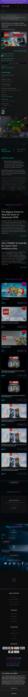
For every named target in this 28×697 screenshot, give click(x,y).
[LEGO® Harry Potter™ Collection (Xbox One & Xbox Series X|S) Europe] (14, 411)
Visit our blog (14, 555)
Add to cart (20, 326)
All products (8, 16)
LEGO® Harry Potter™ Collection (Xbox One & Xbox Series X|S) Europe (13, 420)
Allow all (14, 688)
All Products (14, 613)
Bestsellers (14, 616)
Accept (10, 538)
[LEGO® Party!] (14, 290)
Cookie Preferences (14, 604)
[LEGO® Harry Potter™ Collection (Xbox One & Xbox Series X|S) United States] (14, 460)
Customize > (14, 693)
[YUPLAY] (5, 6)
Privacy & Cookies (14, 602)
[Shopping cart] (21, 6)
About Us (14, 597)
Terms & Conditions (12, 538)
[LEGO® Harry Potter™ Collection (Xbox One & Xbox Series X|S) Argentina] (14, 435)
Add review (14, 507)
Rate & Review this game (8, 29)
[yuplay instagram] (14, 563)
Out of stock (20, 48)
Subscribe (6, 541)
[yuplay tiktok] (10, 563)
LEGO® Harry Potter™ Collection (10, 323)
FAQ (14, 636)
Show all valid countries (14, 63)
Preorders (14, 619)
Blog (14, 630)
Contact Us (14, 638)
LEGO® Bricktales (6, 347)
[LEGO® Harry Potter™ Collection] (14, 314)
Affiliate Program (14, 633)
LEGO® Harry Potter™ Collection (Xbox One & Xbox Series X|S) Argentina (13, 445)
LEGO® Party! (5, 299)
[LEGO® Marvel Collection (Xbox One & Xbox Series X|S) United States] (14, 362)
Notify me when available (20, 50)
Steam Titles (14, 621)
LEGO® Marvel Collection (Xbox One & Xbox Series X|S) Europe (13, 396)
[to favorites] (26, 48)
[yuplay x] (18, 563)
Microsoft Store (8, 56)
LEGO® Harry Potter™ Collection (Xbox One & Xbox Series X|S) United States (13, 469)
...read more (23, 236)
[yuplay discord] (5, 563)
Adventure (9, 97)
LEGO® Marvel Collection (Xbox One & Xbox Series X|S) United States (13, 371)
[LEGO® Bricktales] (14, 338)
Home (2, 16)
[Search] (25, 11)
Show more (14, 482)
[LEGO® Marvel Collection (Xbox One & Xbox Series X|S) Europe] (14, 386)
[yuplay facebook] (22, 563)
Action (14, 16)
